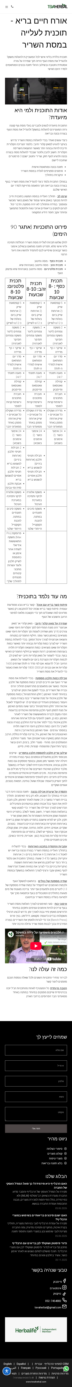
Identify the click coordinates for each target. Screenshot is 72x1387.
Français (26, 1367)
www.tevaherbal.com (36, 1381)
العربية (12, 1367)
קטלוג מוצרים (55, 1153)
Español (21, 1363)
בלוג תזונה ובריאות (52, 1163)
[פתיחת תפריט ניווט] (6, 6)
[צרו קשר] (12, 6)
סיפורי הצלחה (55, 1148)
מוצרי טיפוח (56, 1158)
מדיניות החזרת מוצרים (34, 1373)
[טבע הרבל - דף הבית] (58, 7)
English (8, 1363)
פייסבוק (57, 1281)
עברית (38, 1363)
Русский (40, 1367)
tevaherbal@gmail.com (47, 1307)
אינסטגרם (56, 1288)
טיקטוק (57, 1293)
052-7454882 (53, 1301)
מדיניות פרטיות (60, 1373)
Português (57, 1367)
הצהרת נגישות (47, 1377)
